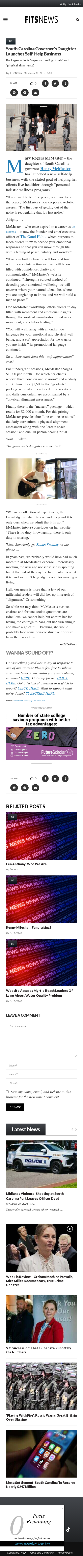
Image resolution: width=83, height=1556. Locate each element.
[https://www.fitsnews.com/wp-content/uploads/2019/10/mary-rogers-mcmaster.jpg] (41, 478)
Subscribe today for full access (32, 1538)
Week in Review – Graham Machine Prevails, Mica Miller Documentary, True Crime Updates (39, 1281)
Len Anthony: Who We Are (26, 864)
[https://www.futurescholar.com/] (41, 759)
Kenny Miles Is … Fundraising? (28, 927)
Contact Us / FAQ (16, 1552)
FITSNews (16, 73)
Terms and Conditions (42, 1552)
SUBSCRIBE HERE (40, 693)
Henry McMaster (55, 169)
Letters (14, 869)
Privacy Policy (65, 1552)
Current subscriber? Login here (32, 1543)
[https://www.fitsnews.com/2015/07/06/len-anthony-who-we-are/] (41, 836)
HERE (25, 677)
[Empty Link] (72, 1128)
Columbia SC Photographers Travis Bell (29, 700)
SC (10, 41)
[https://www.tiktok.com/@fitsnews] (68, 1529)
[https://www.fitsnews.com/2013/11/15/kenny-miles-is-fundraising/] (41, 899)
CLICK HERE (28, 688)
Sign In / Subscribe (72, 4)
